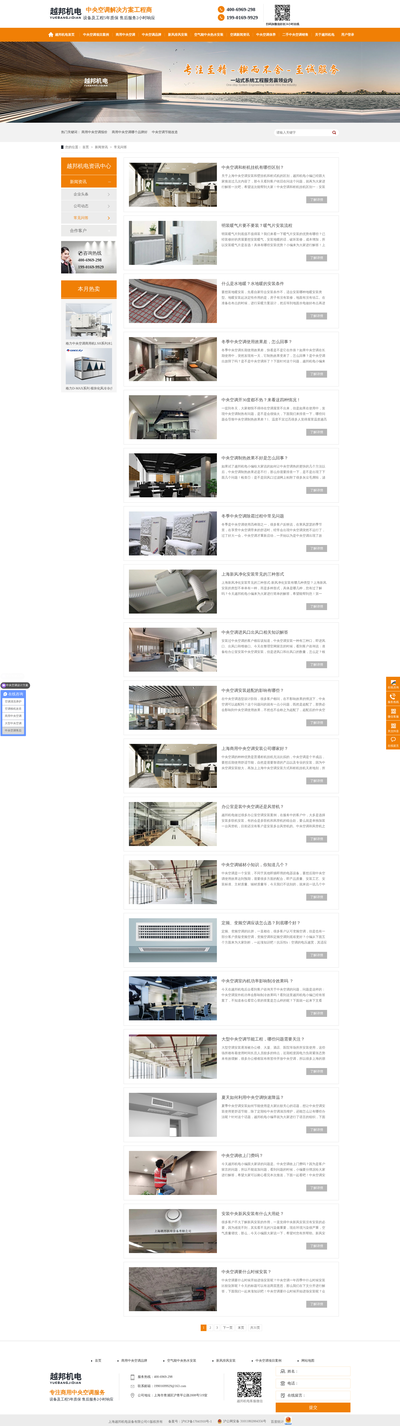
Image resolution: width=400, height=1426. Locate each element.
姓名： (293, 1371)
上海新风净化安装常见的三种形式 (253, 574)
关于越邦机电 (324, 34)
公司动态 (81, 206)
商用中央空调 (125, 34)
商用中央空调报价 (94, 132)
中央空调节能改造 (165, 132)
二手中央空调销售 (295, 34)
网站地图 (307, 1360)
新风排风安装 (178, 34)
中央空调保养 (266, 34)
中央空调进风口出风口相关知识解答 (255, 632)
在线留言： (297, 1395)
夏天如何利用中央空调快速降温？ (253, 1097)
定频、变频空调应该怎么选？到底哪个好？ (261, 923)
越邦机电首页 (65, 34)
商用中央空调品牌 (134, 1360)
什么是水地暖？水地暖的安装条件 (253, 283)
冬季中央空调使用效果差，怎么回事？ (257, 341)
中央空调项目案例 (96, 34)
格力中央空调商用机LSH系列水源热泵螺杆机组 (100, 325)
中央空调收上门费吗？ (242, 1155)
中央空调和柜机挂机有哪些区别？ (253, 167)
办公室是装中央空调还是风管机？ (253, 806)
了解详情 (316, 199)
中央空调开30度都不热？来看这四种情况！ (261, 400)
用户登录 (347, 34)
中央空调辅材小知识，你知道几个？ (255, 864)
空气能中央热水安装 (208, 34)
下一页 (228, 1327)
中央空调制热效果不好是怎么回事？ (255, 458)
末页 (241, 1327)
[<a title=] (282, 20)
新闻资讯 (102, 147)
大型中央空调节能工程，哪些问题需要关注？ (263, 1039)
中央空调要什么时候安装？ (247, 1271)
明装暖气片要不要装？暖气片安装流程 (257, 225)
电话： (293, 1383)
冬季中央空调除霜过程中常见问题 (253, 516)
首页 (86, 147)
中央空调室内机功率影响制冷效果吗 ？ (258, 981)
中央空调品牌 (151, 34)
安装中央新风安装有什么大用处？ (253, 1213)
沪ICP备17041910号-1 (196, 1421)
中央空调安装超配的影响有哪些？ (253, 690)
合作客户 (78, 230)
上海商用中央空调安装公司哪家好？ (255, 748)
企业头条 (81, 194)
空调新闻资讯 (240, 34)
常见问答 (120, 147)
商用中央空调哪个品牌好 (129, 132)
